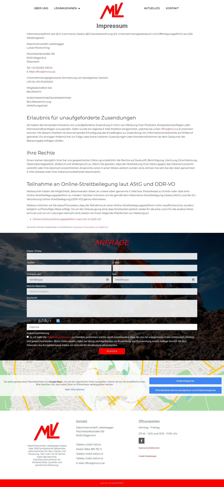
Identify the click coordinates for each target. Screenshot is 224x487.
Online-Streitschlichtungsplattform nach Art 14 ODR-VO (67, 219)
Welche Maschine (36, 286)
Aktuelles (152, 8)
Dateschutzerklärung (38, 333)
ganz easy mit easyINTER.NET (112, 483)
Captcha (31, 321)
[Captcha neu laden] (58, 320)
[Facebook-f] (141, 441)
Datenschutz (154, 448)
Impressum (143, 448)
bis (114, 274)
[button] (58, 321)
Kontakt (172, 8)
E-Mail (116, 262)
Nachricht (32, 298)
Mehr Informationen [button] (74, 389)
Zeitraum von (34, 274)
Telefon (31, 262)
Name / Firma (34, 251)
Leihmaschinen (65, 8)
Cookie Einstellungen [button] (147, 456)
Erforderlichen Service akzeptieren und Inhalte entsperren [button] (185, 390)
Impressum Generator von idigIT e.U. (90, 227)
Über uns (41, 8)
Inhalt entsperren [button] (185, 381)
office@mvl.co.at (45, 71)
